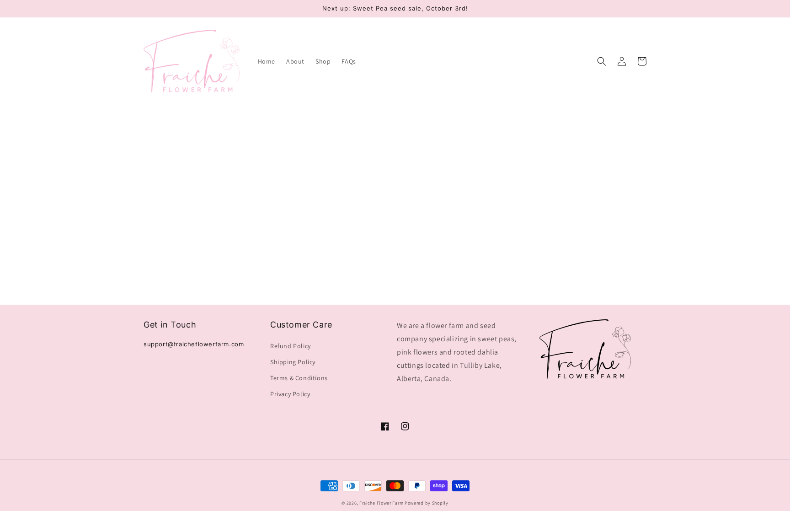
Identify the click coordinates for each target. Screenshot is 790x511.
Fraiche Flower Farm (381, 503)
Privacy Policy (290, 394)
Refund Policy (290, 346)
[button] (602, 61)
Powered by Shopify (426, 503)
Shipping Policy (292, 362)
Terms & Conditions (299, 378)
